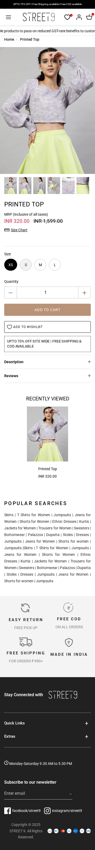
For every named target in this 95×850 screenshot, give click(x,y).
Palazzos (35, 535)
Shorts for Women (35, 521)
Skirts (8, 515)
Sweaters (81, 528)
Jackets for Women (20, 528)
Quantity (11, 281)
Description (13, 362)
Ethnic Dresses (64, 521)
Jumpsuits (62, 515)
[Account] (77, 17)
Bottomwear (14, 535)
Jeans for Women (40, 541)
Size (7, 254)
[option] (47, 110)
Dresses (82, 535)
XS (10, 265)
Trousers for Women (54, 528)
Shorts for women (73, 541)
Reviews (11, 376)
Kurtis (84, 521)
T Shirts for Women (33, 515)
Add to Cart (47, 310)
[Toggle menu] (8, 17)
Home (9, 39)
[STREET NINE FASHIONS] (38, 17)
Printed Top (29, 39)
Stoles (68, 535)
